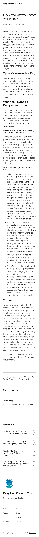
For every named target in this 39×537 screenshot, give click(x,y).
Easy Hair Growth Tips (12, 3)
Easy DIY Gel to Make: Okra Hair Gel (27, 378)
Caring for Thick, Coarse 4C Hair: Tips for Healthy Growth (15, 432)
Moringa (10, 222)
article (13, 328)
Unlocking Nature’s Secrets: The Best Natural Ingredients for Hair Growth (15, 463)
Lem (11, 24)
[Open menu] (34, 3)
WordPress (32, 533)
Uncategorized (19, 24)
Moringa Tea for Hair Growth (9, 378)
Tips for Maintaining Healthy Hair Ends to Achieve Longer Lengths (15, 453)
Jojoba (10, 290)
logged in (15, 404)
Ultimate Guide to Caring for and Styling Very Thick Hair (15, 442)
